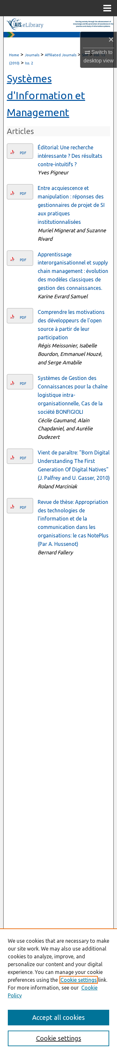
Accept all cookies (58, 1017)
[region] (58, 991)
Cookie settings (78, 980)
